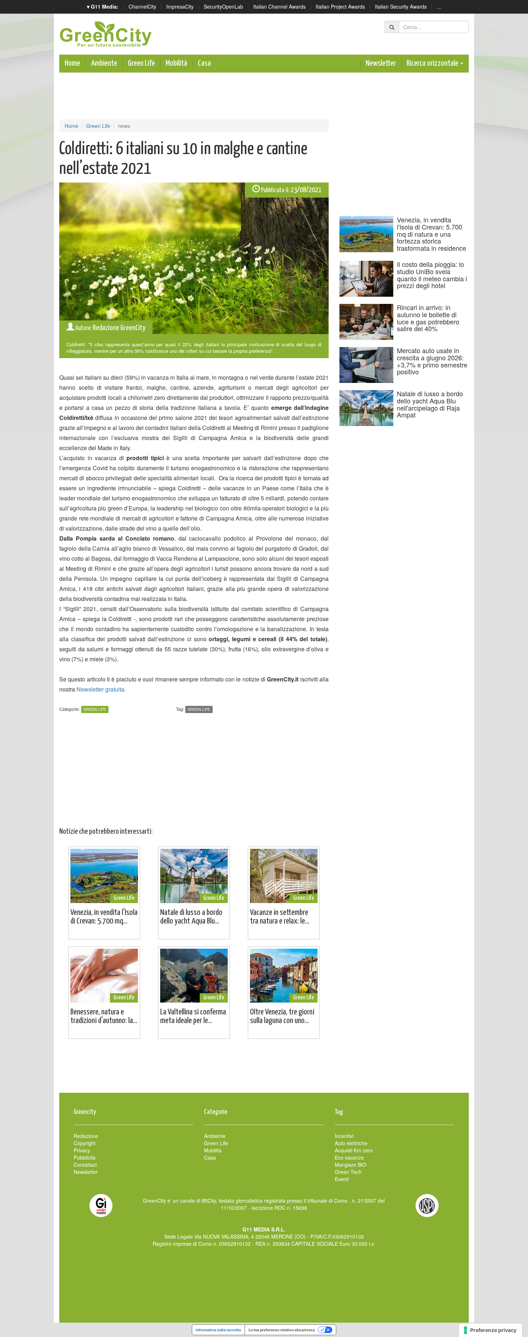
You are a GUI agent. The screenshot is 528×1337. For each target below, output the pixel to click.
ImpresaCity (180, 6)
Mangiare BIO (350, 1164)
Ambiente (104, 63)
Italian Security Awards (401, 6)
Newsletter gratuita (100, 689)
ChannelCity (142, 6)
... (439, 6)
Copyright (85, 1143)
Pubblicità (85, 1157)
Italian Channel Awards (279, 6)
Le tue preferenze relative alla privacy (282, 1330)
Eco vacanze (349, 1157)
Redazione (86, 1135)
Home (72, 63)
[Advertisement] (264, 1069)
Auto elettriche (351, 1143)
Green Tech (348, 1171)
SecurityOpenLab (223, 6)
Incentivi (344, 1135)
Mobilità (176, 63)
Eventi (342, 1179)
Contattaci (85, 1164)
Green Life (141, 63)
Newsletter (381, 63)
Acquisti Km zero (354, 1150)
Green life (198, 709)
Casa (204, 63)
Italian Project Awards (340, 6)
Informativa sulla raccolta (218, 1330)
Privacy (82, 1150)
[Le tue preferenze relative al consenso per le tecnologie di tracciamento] (490, 1330)
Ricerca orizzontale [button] (433, 63)
